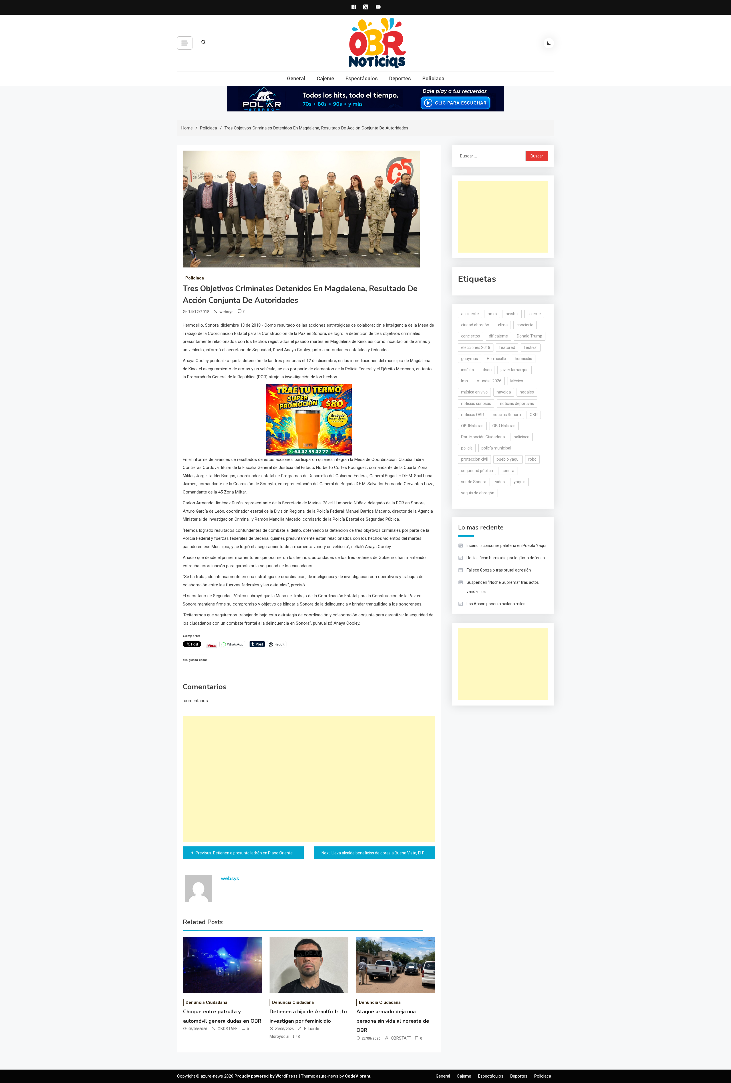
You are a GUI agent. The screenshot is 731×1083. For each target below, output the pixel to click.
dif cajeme (498, 336)
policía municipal (496, 448)
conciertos (470, 336)
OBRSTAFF (227, 1028)
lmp (464, 381)
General (296, 78)
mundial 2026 (489, 381)
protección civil (474, 459)
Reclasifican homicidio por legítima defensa (506, 558)
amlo (492, 313)
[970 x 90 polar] (365, 98)
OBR (534, 414)
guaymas (469, 358)
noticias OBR (472, 414)
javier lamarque (515, 369)
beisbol (512, 313)
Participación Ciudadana (483, 437)
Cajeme (325, 78)
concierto (525, 325)
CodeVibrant (357, 1076)
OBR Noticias (503, 425)
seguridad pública (477, 470)
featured (507, 347)
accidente (470, 313)
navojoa (504, 392)
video (500, 481)
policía (467, 448)
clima (503, 325)
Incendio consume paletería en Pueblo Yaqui (506, 545)
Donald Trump (529, 336)
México (516, 381)
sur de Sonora (473, 481)
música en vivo (474, 392)
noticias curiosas (476, 403)
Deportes (400, 78)
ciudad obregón (475, 325)
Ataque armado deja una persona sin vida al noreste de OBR (392, 1021)
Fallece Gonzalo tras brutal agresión (499, 570)
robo (532, 459)
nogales (527, 392)
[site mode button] (549, 43)
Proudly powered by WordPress (266, 1076)
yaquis (519, 481)
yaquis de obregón (477, 493)
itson (487, 369)
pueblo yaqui (508, 459)
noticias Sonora (507, 414)
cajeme (534, 313)
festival (530, 347)
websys (227, 311)
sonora (508, 470)
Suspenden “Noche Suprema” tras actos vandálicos (503, 587)
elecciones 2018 (475, 347)
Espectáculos (362, 78)
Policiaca (433, 78)
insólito (467, 369)
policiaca (521, 437)
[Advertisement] (309, 779)
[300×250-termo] (309, 419)
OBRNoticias (472, 425)
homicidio (523, 358)
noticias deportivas (517, 403)
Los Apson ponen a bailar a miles (496, 604)
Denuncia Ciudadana (206, 1002)
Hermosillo (496, 358)
